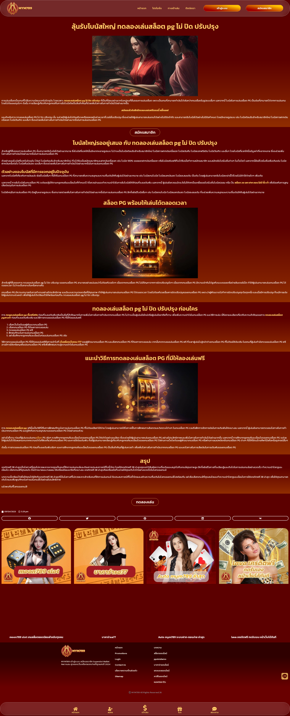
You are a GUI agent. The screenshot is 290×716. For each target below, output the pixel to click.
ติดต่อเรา (190, 8)
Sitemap (119, 676)
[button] (30, 518)
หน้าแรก (141, 8)
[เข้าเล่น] (145, 708)
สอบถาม (215, 712)
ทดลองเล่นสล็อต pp (16, 428)
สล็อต (39, 437)
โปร (180, 712)
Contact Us (120, 665)
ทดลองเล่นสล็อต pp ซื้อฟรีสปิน (22, 315)
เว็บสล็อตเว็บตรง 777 (70, 342)
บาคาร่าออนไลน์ (161, 665)
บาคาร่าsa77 (109, 637)
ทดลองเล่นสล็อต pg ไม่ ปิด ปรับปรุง (82, 100)
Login (118, 659)
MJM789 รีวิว (160, 682)
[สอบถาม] (214, 709)
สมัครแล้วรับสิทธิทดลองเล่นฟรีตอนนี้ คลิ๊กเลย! (145, 110)
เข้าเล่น (145, 712)
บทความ (158, 647)
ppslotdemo (160, 659)
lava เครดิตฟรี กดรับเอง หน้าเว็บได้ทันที (253, 637)
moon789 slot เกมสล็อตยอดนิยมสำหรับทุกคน (36, 637)
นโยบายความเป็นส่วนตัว (126, 670)
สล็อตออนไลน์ (160, 653)
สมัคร (110, 712)
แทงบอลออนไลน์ (161, 670)
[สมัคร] (110, 709)
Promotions (121, 653)
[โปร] (179, 709)
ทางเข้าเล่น (173, 8)
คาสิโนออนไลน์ (160, 676)
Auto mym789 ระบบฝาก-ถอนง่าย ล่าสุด (181, 637)
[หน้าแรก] (75, 709)
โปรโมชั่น (157, 8)
